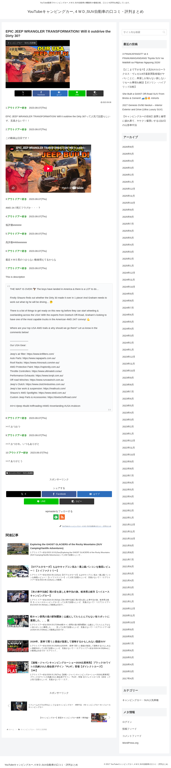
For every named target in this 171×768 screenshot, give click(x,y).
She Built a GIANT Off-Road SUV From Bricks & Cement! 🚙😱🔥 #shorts (143, 96)
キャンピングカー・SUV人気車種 (21, 473)
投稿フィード (129, 729)
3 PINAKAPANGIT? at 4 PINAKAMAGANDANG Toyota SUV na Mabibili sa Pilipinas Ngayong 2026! (143, 58)
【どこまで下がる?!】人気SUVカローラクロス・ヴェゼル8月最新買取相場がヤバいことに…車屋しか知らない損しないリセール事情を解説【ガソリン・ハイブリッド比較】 (144, 78)
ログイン (127, 722)
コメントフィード (132, 736)
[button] (95, 93)
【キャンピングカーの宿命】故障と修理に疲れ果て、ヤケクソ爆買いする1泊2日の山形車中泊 (144, 120)
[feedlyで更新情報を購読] (56, 517)
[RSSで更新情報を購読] (62, 517)
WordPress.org (130, 743)
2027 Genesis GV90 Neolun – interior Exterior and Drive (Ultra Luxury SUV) (142, 107)
